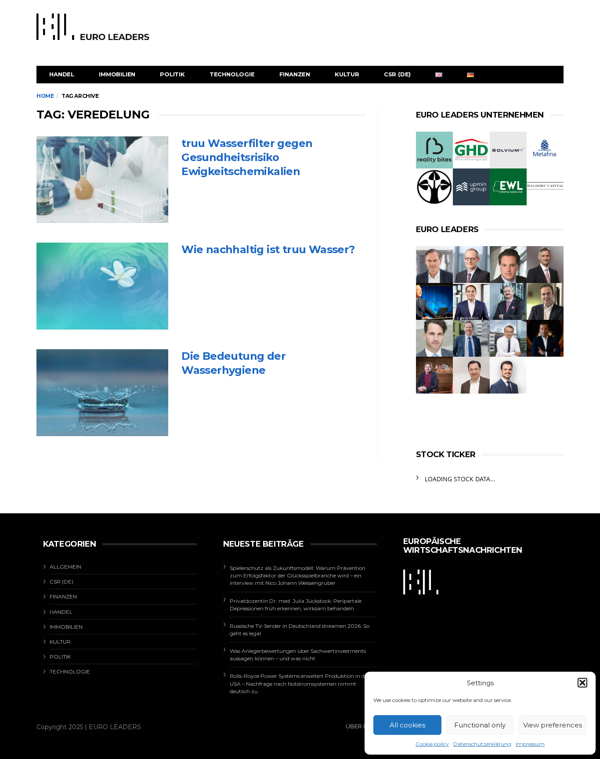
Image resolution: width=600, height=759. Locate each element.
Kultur (347, 74)
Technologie (232, 74)
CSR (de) (397, 74)
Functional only (480, 725)
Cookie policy (432, 744)
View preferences (552, 725)
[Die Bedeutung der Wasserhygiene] (102, 392)
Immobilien (117, 74)
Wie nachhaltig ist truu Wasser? (267, 249)
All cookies (407, 725)
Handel (61, 74)
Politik (172, 74)
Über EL (358, 726)
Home (45, 96)
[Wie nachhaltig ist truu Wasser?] (102, 286)
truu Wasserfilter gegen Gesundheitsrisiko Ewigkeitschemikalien (246, 157)
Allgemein (65, 566)
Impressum (530, 744)
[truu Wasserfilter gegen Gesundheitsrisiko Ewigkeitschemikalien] (102, 179)
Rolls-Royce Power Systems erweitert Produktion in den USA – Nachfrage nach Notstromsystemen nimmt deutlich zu (300, 683)
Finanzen (294, 74)
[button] (582, 682)
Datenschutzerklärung (482, 744)
